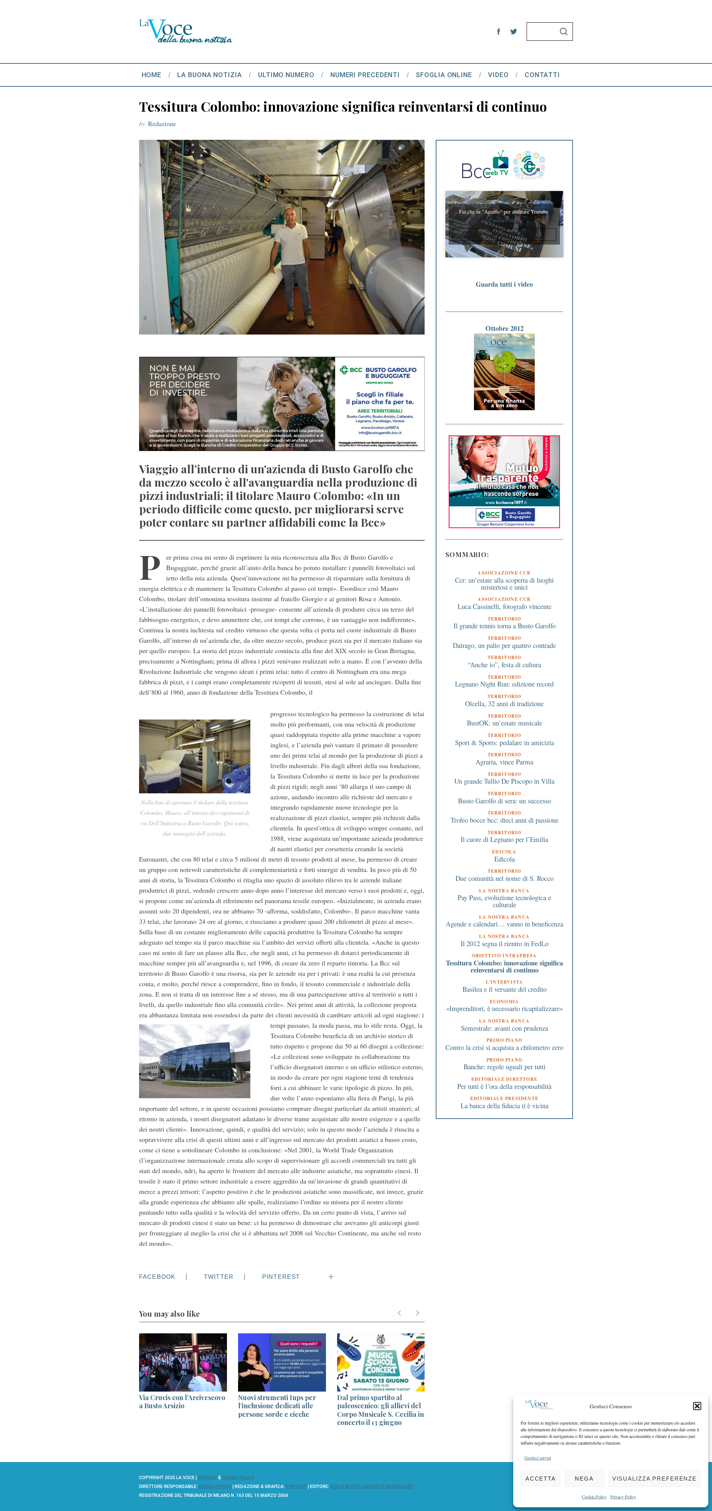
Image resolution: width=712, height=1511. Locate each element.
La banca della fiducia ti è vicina (504, 1105)
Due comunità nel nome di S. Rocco (504, 878)
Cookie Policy (594, 1497)
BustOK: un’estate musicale (504, 722)
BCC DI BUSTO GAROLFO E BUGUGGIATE (371, 1486)
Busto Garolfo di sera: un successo (504, 800)
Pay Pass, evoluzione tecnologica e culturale (504, 901)
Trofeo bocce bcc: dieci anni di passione (504, 819)
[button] (697, 1406)
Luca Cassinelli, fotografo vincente (504, 606)
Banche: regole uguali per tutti (504, 1066)
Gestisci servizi (537, 1458)
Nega (584, 1478)
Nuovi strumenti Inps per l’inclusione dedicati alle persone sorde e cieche (277, 1406)
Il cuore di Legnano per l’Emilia (504, 839)
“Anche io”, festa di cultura (504, 664)
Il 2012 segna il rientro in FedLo (504, 943)
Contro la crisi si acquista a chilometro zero (504, 1047)
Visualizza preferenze (654, 1478)
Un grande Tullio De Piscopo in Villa (504, 781)
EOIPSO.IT (296, 1486)
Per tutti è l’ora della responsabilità (504, 1086)
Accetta (540, 1478)
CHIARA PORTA (215, 1486)
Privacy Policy (623, 1497)
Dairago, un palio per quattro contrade (504, 645)
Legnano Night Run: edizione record (504, 684)
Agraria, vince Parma (504, 761)
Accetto (504, 234)
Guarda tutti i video (504, 284)
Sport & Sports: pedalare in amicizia (504, 742)
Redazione (162, 123)
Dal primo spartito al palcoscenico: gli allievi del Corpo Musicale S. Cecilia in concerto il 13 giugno (380, 1410)
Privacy (207, 1477)
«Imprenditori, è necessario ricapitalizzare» (504, 1008)
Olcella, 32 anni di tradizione (504, 703)
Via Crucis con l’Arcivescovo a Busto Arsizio (182, 1401)
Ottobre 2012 (504, 328)
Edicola (504, 858)
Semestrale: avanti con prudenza (504, 1028)
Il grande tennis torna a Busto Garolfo (505, 626)
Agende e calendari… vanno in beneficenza (504, 923)
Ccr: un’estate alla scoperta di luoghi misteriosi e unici (504, 583)
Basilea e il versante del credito (504, 989)
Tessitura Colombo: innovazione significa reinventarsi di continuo (504, 966)
